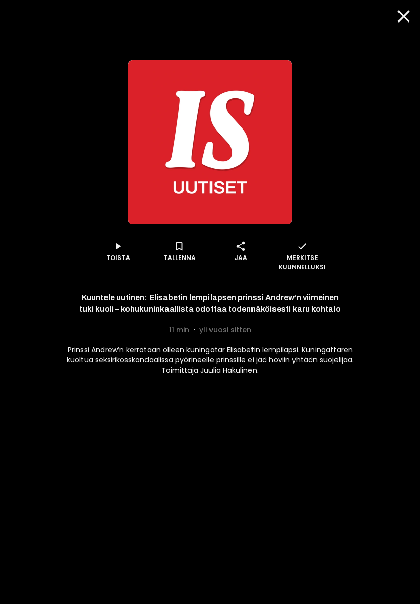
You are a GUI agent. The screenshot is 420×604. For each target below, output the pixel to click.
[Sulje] (403, 16)
